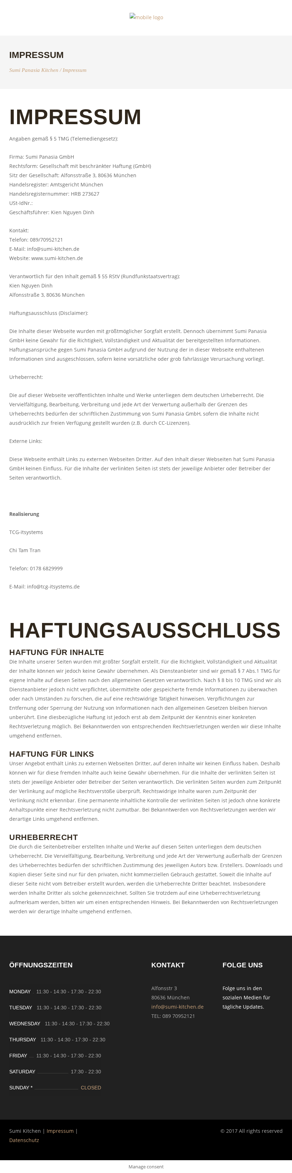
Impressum (60, 1130)
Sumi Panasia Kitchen (33, 70)
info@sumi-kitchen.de (177, 1006)
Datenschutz (24, 1140)
